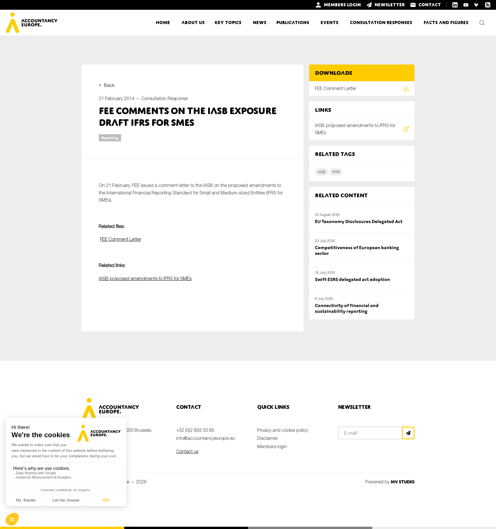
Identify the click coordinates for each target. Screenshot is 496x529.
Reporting (110, 137)
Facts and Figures (446, 22)
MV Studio (402, 482)
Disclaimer (267, 438)
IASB (321, 172)
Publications (292, 22)
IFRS (336, 172)
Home (163, 22)
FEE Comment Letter (120, 239)
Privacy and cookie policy (282, 430)
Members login (272, 446)
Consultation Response (164, 98)
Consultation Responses (381, 22)
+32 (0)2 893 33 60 (195, 430)
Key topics (228, 22)
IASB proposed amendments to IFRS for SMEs (145, 278)
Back (109, 85)
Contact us (187, 451)
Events (329, 22)
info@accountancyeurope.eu (205, 438)
